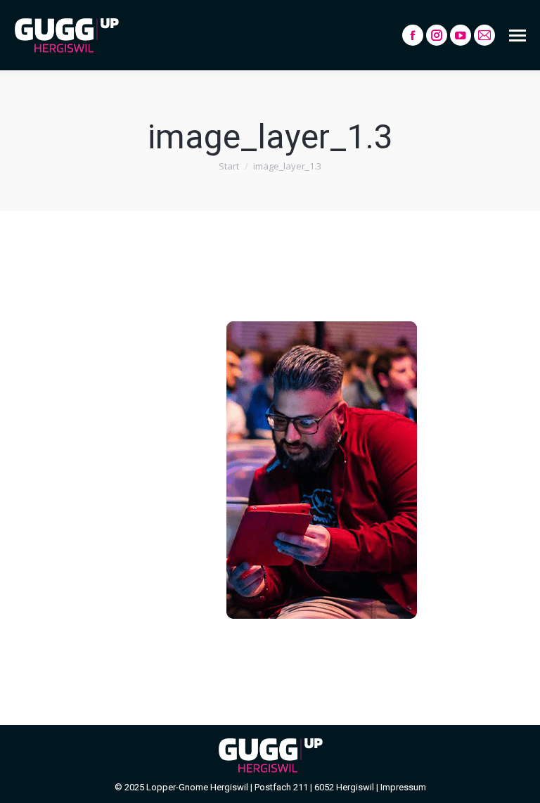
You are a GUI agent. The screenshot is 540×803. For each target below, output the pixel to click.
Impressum (403, 787)
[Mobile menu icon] (517, 35)
